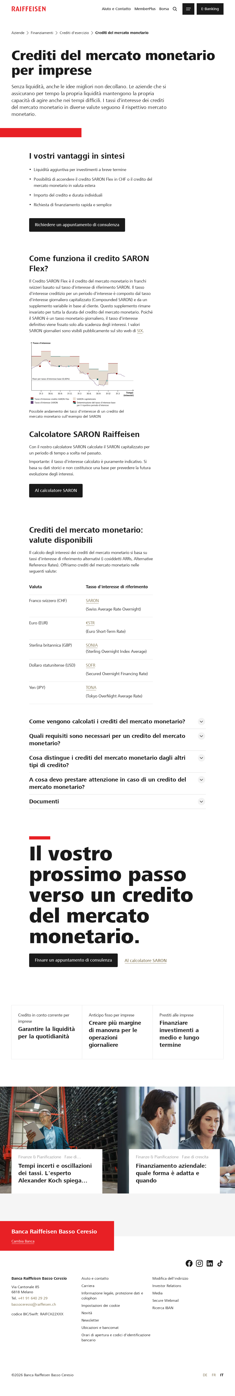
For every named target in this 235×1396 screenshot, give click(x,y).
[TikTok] (220, 1263)
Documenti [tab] (44, 801)
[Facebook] (189, 1263)
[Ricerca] (175, 9)
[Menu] (188, 9)
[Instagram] (199, 1263)
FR (214, 1375)
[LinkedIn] (209, 1263)
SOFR (90, 665)
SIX (140, 330)
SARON (92, 600)
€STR (90, 622)
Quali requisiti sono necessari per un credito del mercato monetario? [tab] (108, 740)
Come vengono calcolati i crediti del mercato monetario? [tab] (107, 721)
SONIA (92, 645)
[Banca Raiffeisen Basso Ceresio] (29, 8)
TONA (91, 687)
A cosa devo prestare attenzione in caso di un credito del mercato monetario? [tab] (108, 783)
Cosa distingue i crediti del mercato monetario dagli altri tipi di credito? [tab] (108, 761)
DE (205, 1375)
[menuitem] (116, 9)
